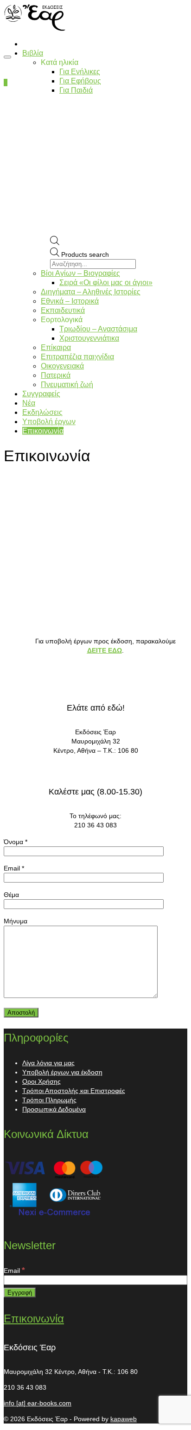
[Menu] (7, 57)
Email (14, 1270)
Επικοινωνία (34, 1318)
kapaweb (123, 1419)
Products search (85, 254)
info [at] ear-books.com (37, 1403)
